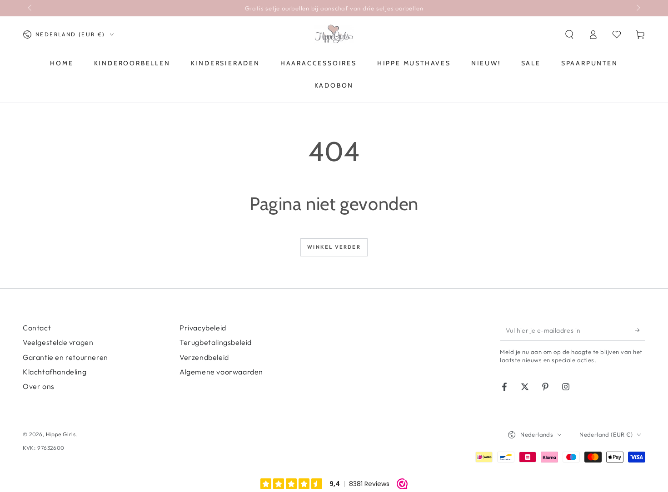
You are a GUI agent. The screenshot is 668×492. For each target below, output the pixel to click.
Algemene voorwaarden (221, 371)
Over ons (39, 386)
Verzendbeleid (204, 357)
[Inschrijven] (640, 330)
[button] (569, 34)
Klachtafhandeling (54, 371)
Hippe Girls (61, 434)
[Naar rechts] (637, 8)
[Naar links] (30, 8)
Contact (37, 327)
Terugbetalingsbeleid (215, 342)
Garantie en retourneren (65, 357)
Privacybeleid (202, 327)
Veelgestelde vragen (58, 342)
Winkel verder (334, 247)
